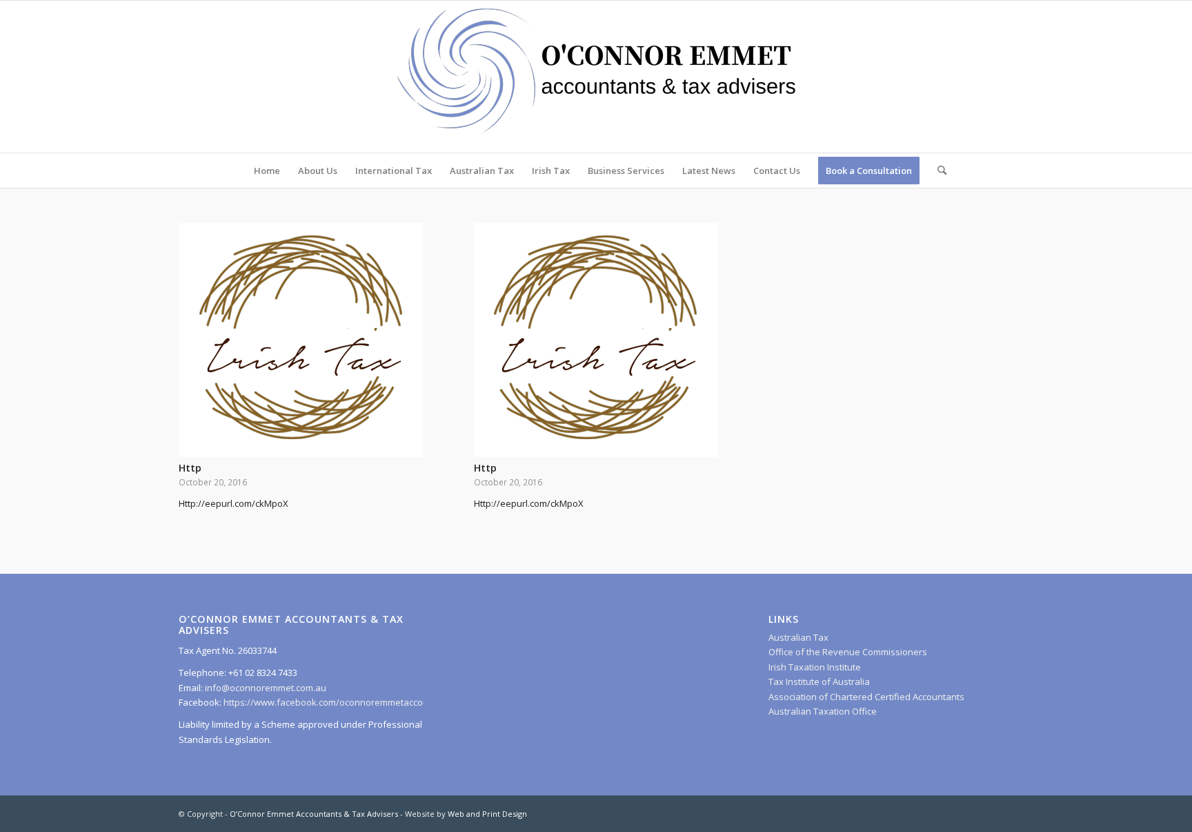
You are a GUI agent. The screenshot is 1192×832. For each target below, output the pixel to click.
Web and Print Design (487, 814)
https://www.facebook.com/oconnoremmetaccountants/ (341, 702)
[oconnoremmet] (596, 77)
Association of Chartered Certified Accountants (866, 696)
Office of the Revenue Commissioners (847, 652)
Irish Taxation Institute (814, 667)
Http (190, 467)
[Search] (937, 170)
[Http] (301, 340)
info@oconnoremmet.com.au (264, 687)
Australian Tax (798, 637)
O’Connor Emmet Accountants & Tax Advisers (314, 814)
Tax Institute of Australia (819, 681)
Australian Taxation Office (822, 711)
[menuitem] (267, 170)
